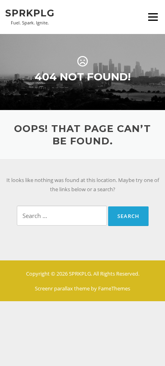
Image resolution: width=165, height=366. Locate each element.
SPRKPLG (29, 12)
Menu (153, 16)
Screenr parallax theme (62, 288)
